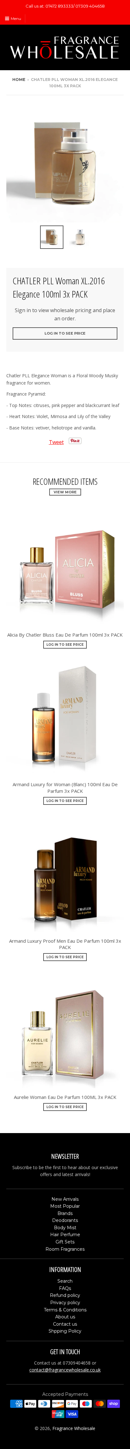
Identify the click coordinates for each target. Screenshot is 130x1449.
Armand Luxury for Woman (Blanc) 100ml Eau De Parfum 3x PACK (65, 787)
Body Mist (65, 1227)
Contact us (65, 1324)
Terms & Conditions (65, 1310)
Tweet (56, 442)
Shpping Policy (65, 1331)
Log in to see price (65, 333)
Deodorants (65, 1220)
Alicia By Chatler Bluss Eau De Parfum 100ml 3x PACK (65, 635)
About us (65, 1317)
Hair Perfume (65, 1234)
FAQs (65, 1288)
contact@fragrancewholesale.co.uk (65, 1370)
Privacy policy (65, 1302)
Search (65, 1281)
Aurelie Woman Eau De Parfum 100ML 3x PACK (65, 1097)
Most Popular (65, 1206)
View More (65, 492)
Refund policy (65, 1295)
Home (18, 79)
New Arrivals (65, 1199)
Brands (65, 1213)
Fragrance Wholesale (73, 1428)
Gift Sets (65, 1242)
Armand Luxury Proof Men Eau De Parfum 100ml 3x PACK (65, 944)
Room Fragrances (65, 1249)
